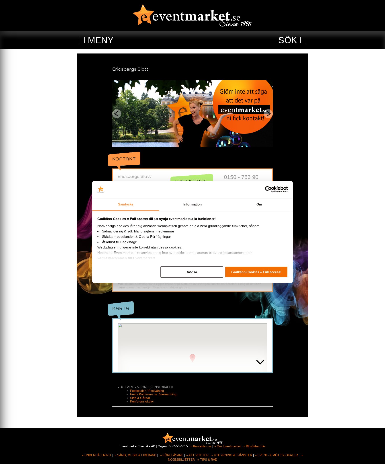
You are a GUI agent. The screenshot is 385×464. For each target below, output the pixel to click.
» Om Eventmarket (227, 446)
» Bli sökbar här (254, 446)
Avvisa (192, 272)
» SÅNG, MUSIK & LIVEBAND (135, 455)
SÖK (287, 40)
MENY (101, 40)
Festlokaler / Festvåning (147, 390)
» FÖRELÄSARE (171, 455)
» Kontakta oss (200, 446)
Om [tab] (259, 204)
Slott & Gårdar (140, 398)
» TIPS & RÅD (207, 459)
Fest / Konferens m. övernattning (153, 394)
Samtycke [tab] (125, 204)
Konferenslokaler (142, 401)
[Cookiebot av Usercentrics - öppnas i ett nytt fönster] (268, 189)
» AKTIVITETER (197, 455)
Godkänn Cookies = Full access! (256, 272)
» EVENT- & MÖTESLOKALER (276, 455)
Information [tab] (192, 204)
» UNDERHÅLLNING (96, 455)
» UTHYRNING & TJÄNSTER (231, 455)
